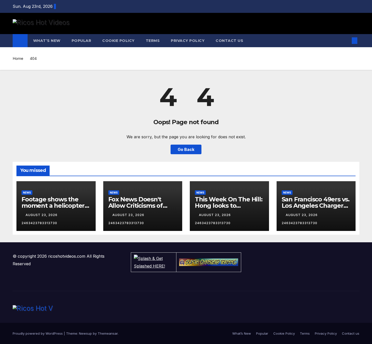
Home (18, 58)
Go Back (186, 149)
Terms (153, 40)
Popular (81, 40)
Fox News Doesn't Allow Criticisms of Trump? (135, 206)
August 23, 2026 (42, 215)
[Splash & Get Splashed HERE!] (153, 262)
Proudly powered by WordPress (38, 333)
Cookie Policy (118, 40)
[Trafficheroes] (208, 262)
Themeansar (108, 333)
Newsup (85, 333)
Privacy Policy (187, 40)
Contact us (229, 40)
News (27, 192)
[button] (346, 40)
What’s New (46, 40)
